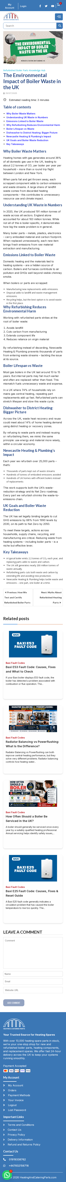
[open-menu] (59, 16)
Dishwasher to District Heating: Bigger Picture (32, 132)
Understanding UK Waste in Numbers (27, 117)
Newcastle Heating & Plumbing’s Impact (28, 136)
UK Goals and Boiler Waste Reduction (27, 140)
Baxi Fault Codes (15, 663)
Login (23, 6)
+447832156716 (19, 1165)
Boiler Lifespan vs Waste (20, 128)
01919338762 (17, 1159)
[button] (7, 1175)
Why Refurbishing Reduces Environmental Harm (33, 125)
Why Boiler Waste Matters (20, 113)
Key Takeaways (15, 144)
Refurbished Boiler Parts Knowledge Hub (24, 70)
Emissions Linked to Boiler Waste (24, 121)
